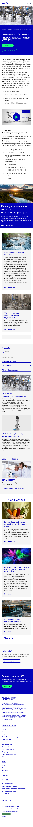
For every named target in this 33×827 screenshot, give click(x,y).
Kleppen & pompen (7, 29)
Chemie (4, 729)
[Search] (27, 3)
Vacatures (5, 775)
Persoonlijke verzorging (9, 754)
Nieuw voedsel (6, 747)
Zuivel (3, 757)
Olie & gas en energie (8, 749)
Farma (3, 734)
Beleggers (5, 770)
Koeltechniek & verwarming (10, 737)
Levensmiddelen (7, 739)
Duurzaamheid (6, 768)
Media (3, 773)
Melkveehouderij (7, 744)
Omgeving (5, 752)
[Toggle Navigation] (30, 3)
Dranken (4, 732)
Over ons (4, 765)
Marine (4, 742)
